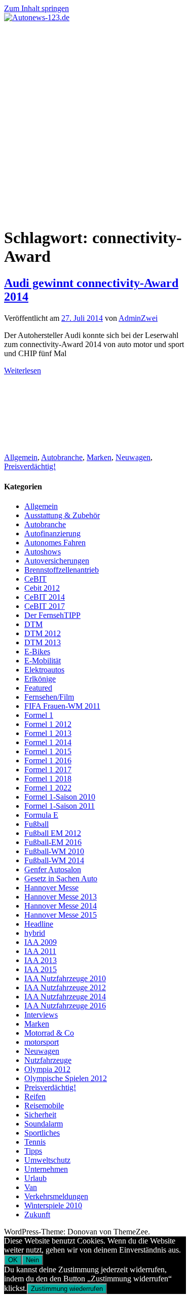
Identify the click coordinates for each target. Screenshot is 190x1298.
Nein (32, 1260)
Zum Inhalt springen (36, 8)
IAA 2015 (40, 969)
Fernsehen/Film (49, 697)
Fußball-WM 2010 (54, 851)
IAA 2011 (40, 951)
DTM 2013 (42, 642)
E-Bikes (37, 651)
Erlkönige (40, 678)
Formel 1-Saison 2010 (59, 797)
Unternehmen (46, 1169)
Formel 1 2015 (47, 751)
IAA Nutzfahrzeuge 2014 (65, 996)
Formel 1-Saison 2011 (59, 806)
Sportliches (42, 1132)
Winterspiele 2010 (53, 1205)
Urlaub (35, 1178)
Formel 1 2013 (47, 733)
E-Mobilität (42, 660)
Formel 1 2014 (47, 742)
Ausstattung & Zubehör (62, 515)
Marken (99, 457)
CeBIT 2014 (44, 597)
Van (30, 1187)
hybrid (34, 933)
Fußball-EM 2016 (53, 842)
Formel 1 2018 (47, 778)
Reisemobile (44, 1105)
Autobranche (62, 457)
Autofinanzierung (52, 533)
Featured (38, 688)
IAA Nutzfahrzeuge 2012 (65, 987)
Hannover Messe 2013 (60, 896)
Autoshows (42, 551)
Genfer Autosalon (52, 869)
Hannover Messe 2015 (60, 915)
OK (13, 1260)
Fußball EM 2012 (52, 833)
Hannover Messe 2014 (60, 905)
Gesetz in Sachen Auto (60, 878)
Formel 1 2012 (47, 724)
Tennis (35, 1142)
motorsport (41, 1042)
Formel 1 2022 (47, 787)
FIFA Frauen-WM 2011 (62, 706)
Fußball (36, 824)
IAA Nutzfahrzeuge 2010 (65, 978)
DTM (33, 624)
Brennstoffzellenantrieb (61, 570)
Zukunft (37, 1214)
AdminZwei (138, 318)
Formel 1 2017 (47, 769)
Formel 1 (38, 715)
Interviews (41, 1014)
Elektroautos (44, 669)
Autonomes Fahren (55, 542)
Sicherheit (40, 1114)
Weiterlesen (22, 370)
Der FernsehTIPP (52, 615)
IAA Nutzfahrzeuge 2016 (65, 1005)
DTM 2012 (42, 633)
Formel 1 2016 (47, 760)
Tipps (33, 1151)
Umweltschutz (47, 1160)
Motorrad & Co (49, 1033)
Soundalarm (43, 1123)
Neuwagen (133, 457)
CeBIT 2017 (44, 606)
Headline (38, 924)
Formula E (41, 815)
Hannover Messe (51, 887)
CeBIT (35, 579)
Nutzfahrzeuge (47, 1060)
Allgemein (20, 457)
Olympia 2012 (47, 1069)
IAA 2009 (40, 942)
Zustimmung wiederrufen (67, 1288)
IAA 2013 (40, 960)
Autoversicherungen (56, 560)
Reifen (35, 1096)
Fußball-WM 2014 (54, 860)
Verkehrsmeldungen (56, 1196)
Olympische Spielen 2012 (65, 1078)
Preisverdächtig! (30, 466)
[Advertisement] (95, 121)
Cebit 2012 (42, 588)
